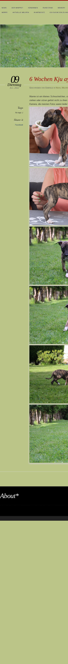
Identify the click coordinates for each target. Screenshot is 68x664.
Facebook (19, 125)
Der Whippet (17, 8)
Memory (61, 8)
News (4, 8)
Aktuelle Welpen (21, 12)
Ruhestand (48, 8)
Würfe (5, 12)
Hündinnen (33, 8)
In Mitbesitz (39, 12)
